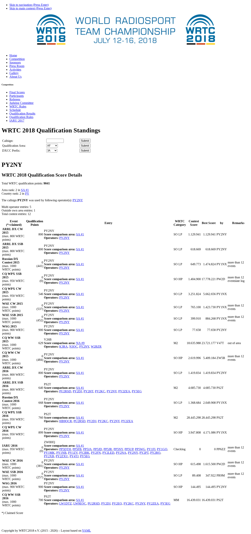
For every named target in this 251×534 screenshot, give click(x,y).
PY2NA (121, 452)
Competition (17, 59)
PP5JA (87, 449)
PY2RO (155, 452)
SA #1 (25, 190)
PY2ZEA (124, 391)
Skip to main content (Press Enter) (30, 8)
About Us (15, 76)
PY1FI (151, 449)
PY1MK (49, 452)
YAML (86, 530)
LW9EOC (79, 503)
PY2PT (144, 452)
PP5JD (97, 449)
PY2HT (88, 391)
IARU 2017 (16, 120)
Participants (16, 96)
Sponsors (15, 62)
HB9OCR (65, 421)
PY (27, 193)
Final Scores (17, 92)
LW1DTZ (65, 503)
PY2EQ (117, 503)
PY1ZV (73, 452)
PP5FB (77, 449)
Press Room (16, 66)
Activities (15, 69)
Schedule (15, 110)
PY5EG (137, 391)
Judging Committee (21, 103)
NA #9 (80, 343)
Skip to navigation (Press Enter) (29, 4)
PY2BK (84, 452)
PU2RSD (65, 391)
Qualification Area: (14, 145)
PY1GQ (162, 449)
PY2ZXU (62, 456)
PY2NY (78, 200)
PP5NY (118, 449)
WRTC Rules (17, 106)
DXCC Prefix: (11, 150)
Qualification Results (22, 113)
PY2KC (100, 391)
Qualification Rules (21, 117)
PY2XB (49, 456)
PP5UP (129, 449)
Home (13, 55)
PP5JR (108, 449)
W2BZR (96, 346)
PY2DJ (77, 391)
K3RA (63, 346)
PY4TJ (74, 456)
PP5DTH (65, 449)
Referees (14, 99)
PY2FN (96, 452)
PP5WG (140, 449)
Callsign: (7, 140)
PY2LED (108, 452)
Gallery (14, 73)
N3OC (73, 346)
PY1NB (61, 452)
